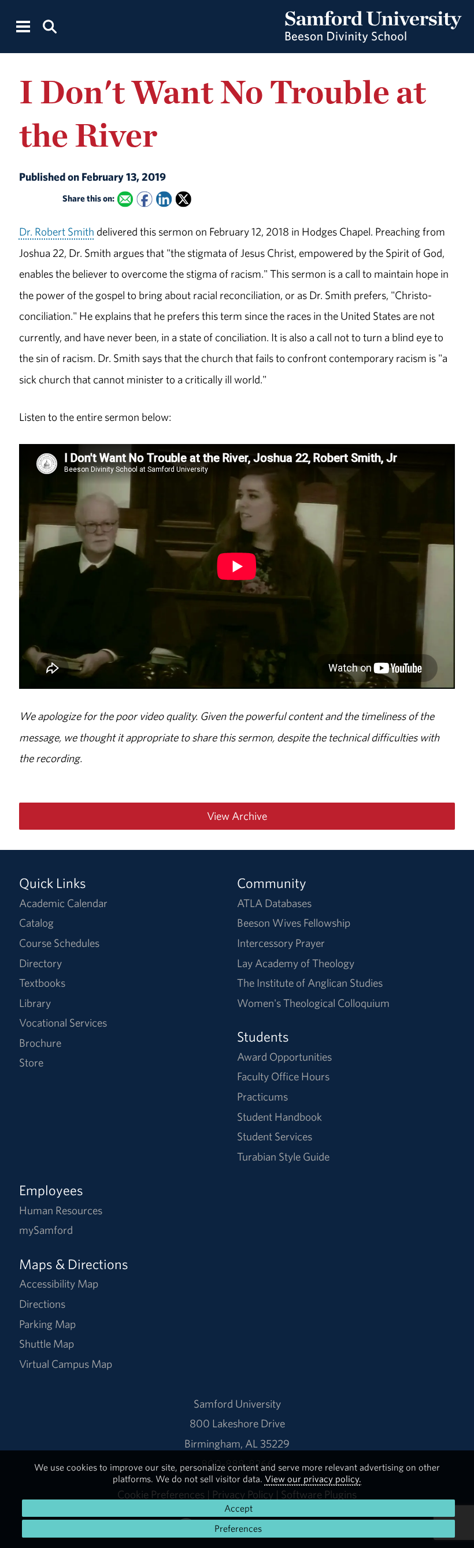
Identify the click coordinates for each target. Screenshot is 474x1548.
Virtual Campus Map (65, 1364)
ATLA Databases (274, 903)
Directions (42, 1304)
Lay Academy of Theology (295, 963)
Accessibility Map (58, 1283)
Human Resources (60, 1210)
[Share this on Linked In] (164, 199)
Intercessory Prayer (281, 943)
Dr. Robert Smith (56, 231)
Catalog (36, 923)
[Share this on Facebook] (144, 199)
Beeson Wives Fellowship (293, 923)
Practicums (262, 1096)
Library (35, 1003)
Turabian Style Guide (283, 1156)
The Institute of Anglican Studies (310, 983)
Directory (40, 963)
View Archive (237, 816)
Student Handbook (279, 1117)
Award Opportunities (284, 1057)
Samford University (237, 1404)
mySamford (46, 1230)
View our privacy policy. (313, 1478)
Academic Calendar (63, 903)
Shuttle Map (46, 1344)
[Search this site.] (49, 25)
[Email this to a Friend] (125, 199)
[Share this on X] (183, 199)
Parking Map (47, 1324)
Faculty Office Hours (283, 1076)
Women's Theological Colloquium (313, 1003)
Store (31, 1062)
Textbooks (42, 983)
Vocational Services (63, 1022)
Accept (238, 1508)
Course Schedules (59, 943)
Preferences (238, 1528)
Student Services (274, 1136)
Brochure (40, 1043)
